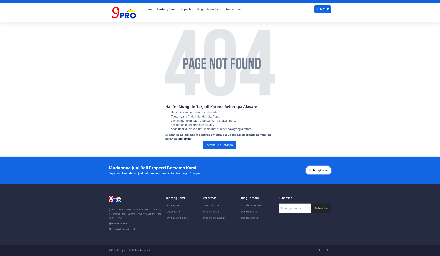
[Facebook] (320, 250)
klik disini (184, 139)
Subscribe (321, 208)
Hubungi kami (318, 170)
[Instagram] (326, 250)
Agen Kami (214, 9)
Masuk (324, 9)
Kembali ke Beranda (220, 145)
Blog (200, 9)
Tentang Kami (166, 9)
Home (148, 9)
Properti (185, 9)
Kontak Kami (233, 9)
